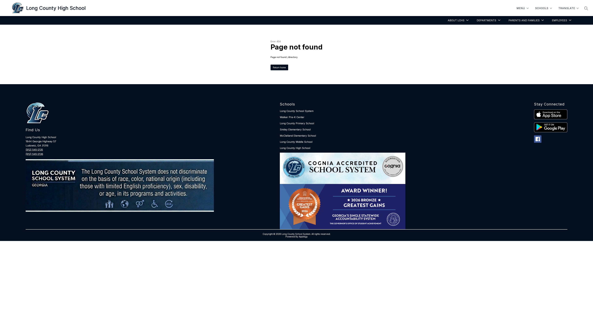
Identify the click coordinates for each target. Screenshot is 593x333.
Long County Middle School (296, 141)
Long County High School (295, 148)
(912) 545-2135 (34, 149)
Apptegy (303, 236)
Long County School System (296, 111)
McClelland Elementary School (298, 135)
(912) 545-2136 (34, 154)
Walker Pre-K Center (292, 117)
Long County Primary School (297, 123)
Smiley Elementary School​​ (295, 129)
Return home (279, 67)
